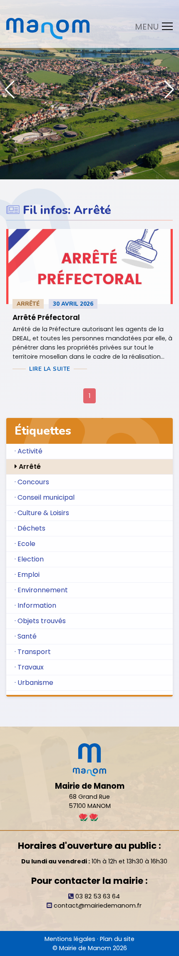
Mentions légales (70, 939)
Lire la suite (49, 369)
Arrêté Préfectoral (46, 317)
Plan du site (117, 939)
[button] (169, 90)
